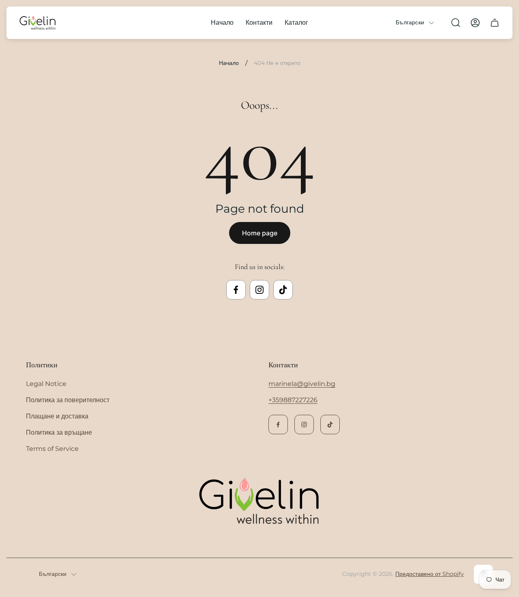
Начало (229, 63)
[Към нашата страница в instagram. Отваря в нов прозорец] (259, 290)
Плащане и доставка (57, 416)
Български (410, 22)
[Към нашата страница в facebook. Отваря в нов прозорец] (236, 290)
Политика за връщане (59, 432)
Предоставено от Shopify (429, 574)
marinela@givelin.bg (301, 384)
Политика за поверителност (67, 400)
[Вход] (475, 23)
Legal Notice (46, 384)
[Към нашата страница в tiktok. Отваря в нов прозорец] (283, 290)
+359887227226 (292, 400)
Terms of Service (52, 449)
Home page (259, 233)
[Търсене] (456, 23)
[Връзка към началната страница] (259, 501)
